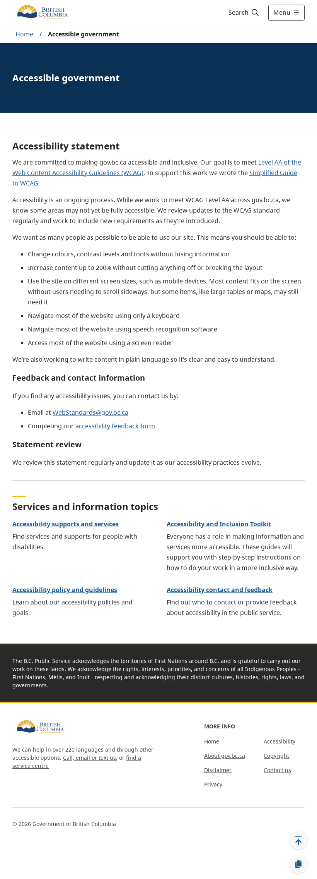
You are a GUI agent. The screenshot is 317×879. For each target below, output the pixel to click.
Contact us (277, 770)
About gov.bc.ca (224, 755)
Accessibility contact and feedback (220, 589)
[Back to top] (298, 840)
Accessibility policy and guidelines (64, 589)
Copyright (276, 755)
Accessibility (279, 741)
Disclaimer (218, 770)
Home (24, 34)
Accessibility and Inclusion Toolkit (219, 524)
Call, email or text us (89, 757)
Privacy (213, 784)
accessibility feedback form (115, 426)
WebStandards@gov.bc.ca (90, 412)
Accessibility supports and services (65, 524)
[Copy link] (298, 864)
